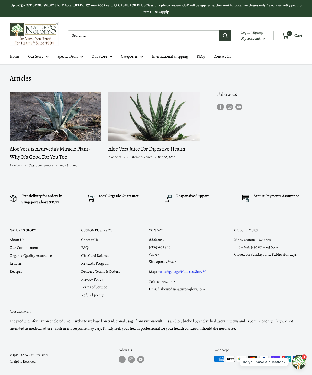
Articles (16, 263)
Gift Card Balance (95, 255)
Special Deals (67, 56)
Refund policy (92, 295)
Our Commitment (24, 247)
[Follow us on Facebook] (220, 107)
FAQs (201, 56)
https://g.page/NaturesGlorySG (182, 271)
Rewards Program (95, 263)
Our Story (35, 56)
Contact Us (222, 56)
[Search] (225, 35)
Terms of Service (94, 287)
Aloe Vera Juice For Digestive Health (146, 149)
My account (251, 38)
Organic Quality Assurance (31, 255)
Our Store (99, 56)
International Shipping (170, 56)
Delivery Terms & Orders (100, 271)
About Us (17, 239)
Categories (129, 56)
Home (15, 56)
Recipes (16, 271)
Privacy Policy (92, 279)
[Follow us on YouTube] (238, 107)
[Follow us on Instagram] (229, 107)
